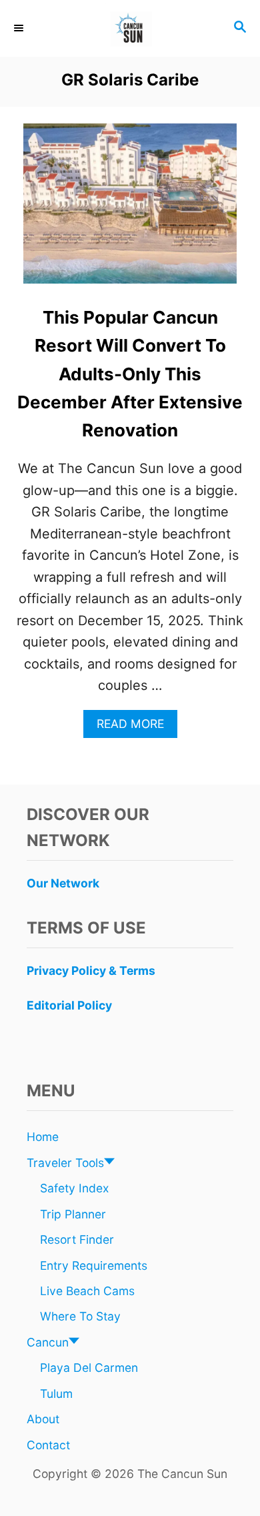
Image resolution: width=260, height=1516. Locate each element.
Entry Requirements (93, 1265)
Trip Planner (73, 1214)
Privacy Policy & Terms (91, 971)
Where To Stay (80, 1316)
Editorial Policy (69, 1005)
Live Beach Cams (87, 1291)
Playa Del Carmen (89, 1368)
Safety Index (74, 1188)
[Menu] (20, 28)
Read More (136, 727)
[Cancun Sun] (130, 28)
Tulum (56, 1394)
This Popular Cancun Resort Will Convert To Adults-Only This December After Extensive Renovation (130, 373)
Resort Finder (77, 1239)
